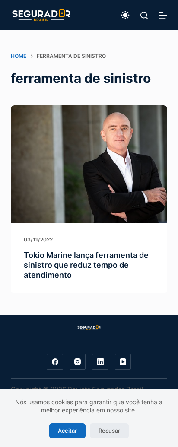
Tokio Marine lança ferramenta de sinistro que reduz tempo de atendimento (86, 265)
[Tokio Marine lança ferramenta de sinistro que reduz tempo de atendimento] (89, 164)
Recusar (109, 430)
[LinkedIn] (100, 362)
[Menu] (163, 15)
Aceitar (67, 430)
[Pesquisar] (144, 15)
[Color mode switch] (125, 15)
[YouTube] (123, 362)
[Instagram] (78, 362)
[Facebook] (55, 362)
